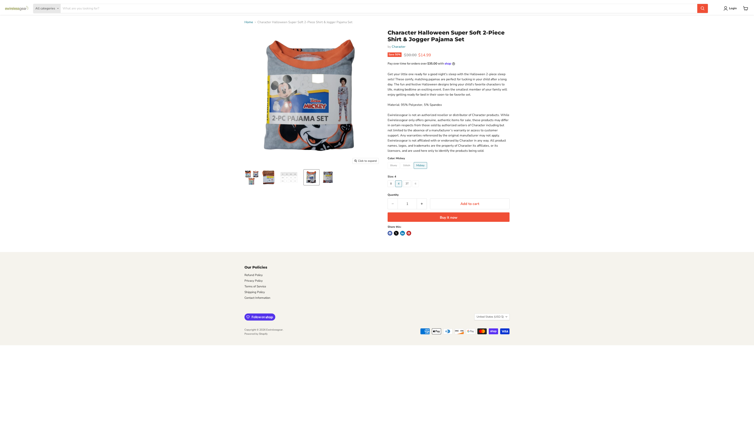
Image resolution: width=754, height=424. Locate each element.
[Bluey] (394, 170)
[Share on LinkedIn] (402, 233)
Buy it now (448, 217)
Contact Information (257, 298)
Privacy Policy (253, 281)
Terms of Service (255, 286)
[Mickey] (421, 170)
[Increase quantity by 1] (422, 203)
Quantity (393, 194)
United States (490, 317)
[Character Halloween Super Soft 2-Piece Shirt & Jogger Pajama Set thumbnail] (252, 177)
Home (248, 22)
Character (398, 47)
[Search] (702, 8)
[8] (391, 188)
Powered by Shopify (256, 334)
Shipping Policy (254, 292)
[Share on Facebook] (390, 233)
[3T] (407, 188)
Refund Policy (253, 275)
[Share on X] (396, 233)
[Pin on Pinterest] (408, 233)
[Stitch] (407, 170)
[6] (416, 188)
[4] (399, 188)
